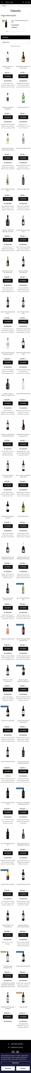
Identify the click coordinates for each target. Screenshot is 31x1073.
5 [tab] (14, 31)
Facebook (13, 1052)
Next (29, 15)
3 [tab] (11, 31)
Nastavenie (15, 1063)
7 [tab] (18, 31)
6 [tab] (16, 31)
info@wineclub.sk (17, 1047)
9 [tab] (22, 31)
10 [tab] (24, 31)
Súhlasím (23, 1068)
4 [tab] (12, 31)
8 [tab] (20, 31)
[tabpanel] (15, 24)
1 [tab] (7, 31)
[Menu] (2, 2)
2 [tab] (9, 31)
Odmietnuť (8, 1068)
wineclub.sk (17, 1052)
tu (25, 1059)
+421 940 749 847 (17, 1044)
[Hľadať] (23, 2)
